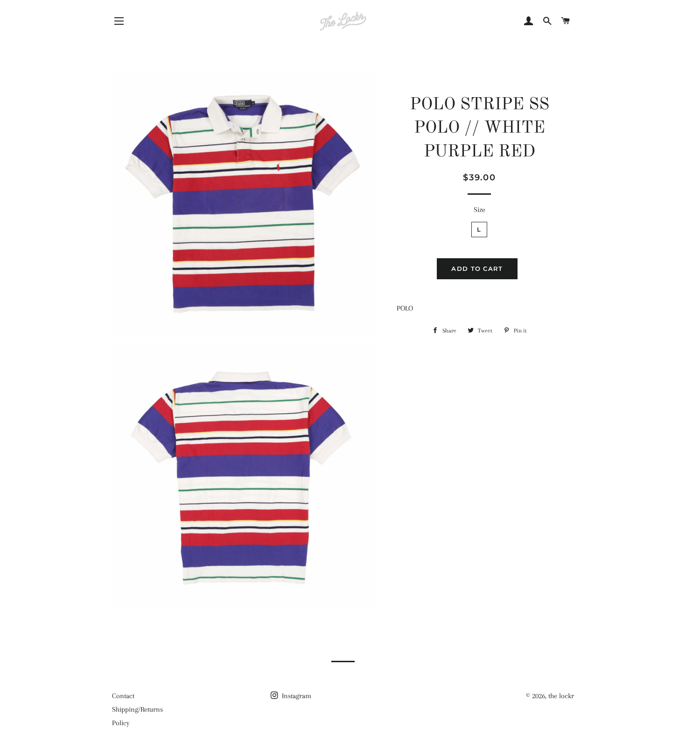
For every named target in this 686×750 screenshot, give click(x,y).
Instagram (295, 696)
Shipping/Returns (137, 709)
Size (479, 209)
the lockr (561, 696)
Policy (121, 723)
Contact (123, 696)
